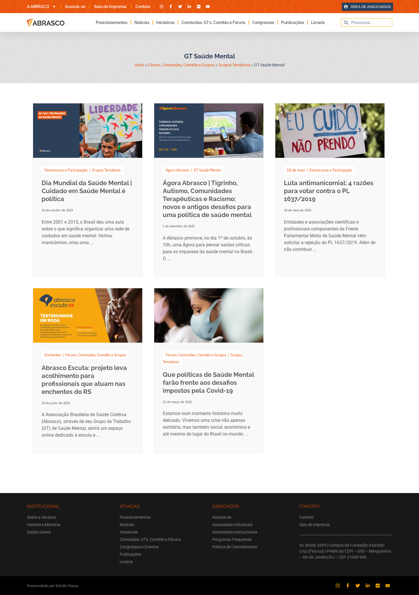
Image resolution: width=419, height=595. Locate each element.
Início (139, 65)
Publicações (292, 22)
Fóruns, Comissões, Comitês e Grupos (181, 65)
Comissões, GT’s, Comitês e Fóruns (213, 22)
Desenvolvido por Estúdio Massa (52, 585)
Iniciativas (165, 22)
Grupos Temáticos (234, 65)
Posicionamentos (111, 22)
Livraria (318, 22)
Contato (142, 6)
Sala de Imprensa (110, 6)
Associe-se (75, 6)
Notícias (141, 22)
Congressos (263, 22)
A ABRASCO (38, 6)
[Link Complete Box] (87, 189)
